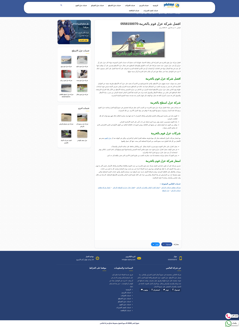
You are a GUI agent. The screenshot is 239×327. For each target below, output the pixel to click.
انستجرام (156, 290)
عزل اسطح (165, 190)
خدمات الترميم (144, 5)
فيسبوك (166, 244)
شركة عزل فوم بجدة (82, 80)
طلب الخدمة (83, 40)
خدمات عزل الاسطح (114, 5)
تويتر (154, 244)
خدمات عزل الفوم (81, 5)
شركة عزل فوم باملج (82, 66)
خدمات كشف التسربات (150, 10)
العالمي (179, 27)
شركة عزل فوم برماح (66, 80)
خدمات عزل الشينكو (97, 5)
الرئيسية (155, 5)
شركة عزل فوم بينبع (66, 66)
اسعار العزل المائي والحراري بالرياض (148, 187)
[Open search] (61, 5)
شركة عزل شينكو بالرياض (66, 124)
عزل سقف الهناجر (82, 140)
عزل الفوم (107, 138)
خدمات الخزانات (130, 5)
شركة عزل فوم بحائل (82, 94)
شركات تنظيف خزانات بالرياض (171, 187)
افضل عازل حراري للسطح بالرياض (124, 187)
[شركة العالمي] (171, 5)
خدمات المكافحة (134, 10)
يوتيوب (145, 290)
